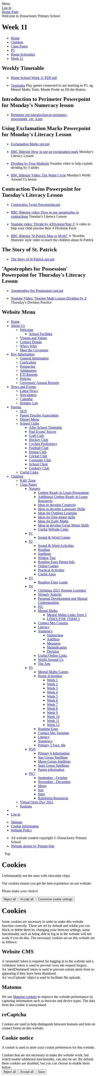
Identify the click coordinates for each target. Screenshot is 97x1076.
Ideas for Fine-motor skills (56, 517)
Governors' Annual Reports (39, 383)
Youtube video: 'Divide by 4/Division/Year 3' (43, 224)
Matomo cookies (25, 997)
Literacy (44, 627)
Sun (41, 790)
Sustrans (26, 806)
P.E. (41, 607)
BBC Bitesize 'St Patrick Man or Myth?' (39, 236)
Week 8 (52, 708)
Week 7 (52, 704)
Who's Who (28, 346)
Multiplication (57, 647)
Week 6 (52, 700)
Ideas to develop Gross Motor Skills (63, 525)
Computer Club (40, 460)
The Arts (44, 664)
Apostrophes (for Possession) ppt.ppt (37, 291)
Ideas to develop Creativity (57, 505)
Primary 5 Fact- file (51, 745)
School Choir (38, 464)
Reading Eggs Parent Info (56, 562)
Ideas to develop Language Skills (61, 509)
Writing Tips (46, 558)
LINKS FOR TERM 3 (63, 619)
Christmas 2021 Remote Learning (62, 590)
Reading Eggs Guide (53, 582)
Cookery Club (39, 468)
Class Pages (19, 46)
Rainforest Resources (53, 798)
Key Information (23, 354)
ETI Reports (28, 374)
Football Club (38, 448)
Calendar (26, 399)
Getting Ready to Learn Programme (63, 493)
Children (17, 42)
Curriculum (28, 362)
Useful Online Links (52, 655)
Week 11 (17, 58)
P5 (13, 50)
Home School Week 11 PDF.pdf (34, 78)
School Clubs (29, 423)
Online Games (48, 566)
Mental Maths (48, 611)
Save (41, 1072)
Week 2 (52, 684)
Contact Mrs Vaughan (53, 733)
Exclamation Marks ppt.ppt (30, 144)
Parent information (51, 769)
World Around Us (50, 660)
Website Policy (21, 830)
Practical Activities (51, 570)
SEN (23, 411)
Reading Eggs (48, 729)
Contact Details (31, 342)
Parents (16, 407)
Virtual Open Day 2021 (36, 802)
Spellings (44, 554)
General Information (34, 358)
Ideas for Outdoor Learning (57, 513)
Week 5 (52, 696)
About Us (18, 326)
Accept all (26, 899)
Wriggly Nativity (50, 594)
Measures (53, 643)
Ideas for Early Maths (53, 521)
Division (53, 651)
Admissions (28, 370)
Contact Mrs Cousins (53, 623)
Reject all (10, 899)
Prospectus (27, 366)
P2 (31, 541)
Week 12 (53, 725)
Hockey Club (38, 440)
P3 (31, 578)
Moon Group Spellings (54, 761)
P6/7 (32, 774)
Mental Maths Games (53, 672)
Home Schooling (23, 54)
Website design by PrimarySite (32, 846)
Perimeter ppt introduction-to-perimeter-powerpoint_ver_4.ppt (39, 117)
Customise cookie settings (55, 899)
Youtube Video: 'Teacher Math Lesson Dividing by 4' (49, 298)
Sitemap (16, 822)
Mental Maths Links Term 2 (67, 615)
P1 (31, 533)
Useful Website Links (53, 529)
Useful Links (29, 472)
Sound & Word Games (54, 537)
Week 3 (52, 688)
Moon (42, 786)
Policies (25, 379)
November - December (54, 782)
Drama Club (37, 452)
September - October (52, 778)
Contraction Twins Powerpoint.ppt (35, 205)
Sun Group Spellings (53, 757)
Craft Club (36, 436)
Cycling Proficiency (43, 444)
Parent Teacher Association (39, 415)
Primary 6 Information (53, 753)
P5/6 (32, 749)
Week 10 (53, 717)
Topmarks (18, 85)
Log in (6, 8)
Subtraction (55, 635)
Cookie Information (25, 826)
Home (15, 38)
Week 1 (52, 680)
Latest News (29, 391)
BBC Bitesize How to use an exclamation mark (44, 152)
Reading (44, 550)
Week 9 (52, 712)
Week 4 (52, 692)
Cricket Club (38, 456)
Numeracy (45, 631)
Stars (41, 794)
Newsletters (28, 395)
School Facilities (40, 334)
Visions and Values (33, 338)
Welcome (26, 330)
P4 (31, 586)
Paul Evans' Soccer (42, 431)
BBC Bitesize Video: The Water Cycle (38, 175)
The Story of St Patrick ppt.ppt (32, 259)
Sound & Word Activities (56, 546)
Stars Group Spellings (53, 765)
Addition (53, 639)
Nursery (34, 488)
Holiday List (29, 403)
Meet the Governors (34, 350)
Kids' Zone (28, 480)
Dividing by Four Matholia (30, 163)
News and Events (23, 387)
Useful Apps (47, 574)
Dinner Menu (29, 419)
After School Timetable (45, 427)
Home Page (10, 12)
